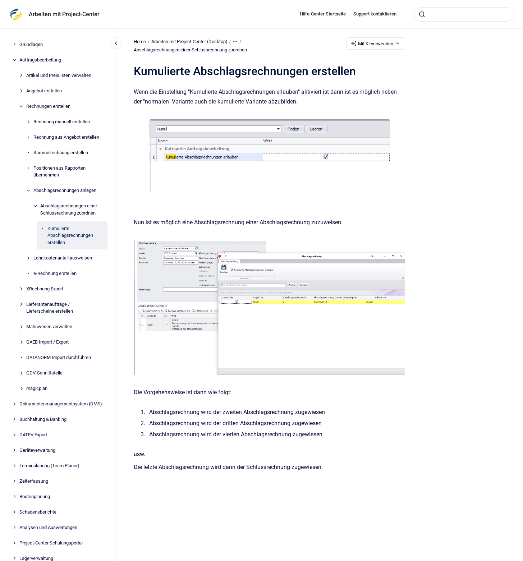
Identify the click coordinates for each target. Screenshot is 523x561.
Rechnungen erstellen (48, 106)
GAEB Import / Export (47, 342)
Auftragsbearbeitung (40, 60)
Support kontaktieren (374, 14)
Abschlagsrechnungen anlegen (64, 190)
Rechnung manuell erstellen (61, 121)
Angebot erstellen (44, 90)
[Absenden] (422, 14)
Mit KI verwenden (375, 43)
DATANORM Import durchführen (58, 357)
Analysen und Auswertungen (48, 527)
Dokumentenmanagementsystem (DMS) (60, 403)
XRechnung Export (44, 288)
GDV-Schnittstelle (44, 373)
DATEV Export (33, 434)
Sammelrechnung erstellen (60, 152)
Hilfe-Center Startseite (323, 14)
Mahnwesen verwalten (49, 326)
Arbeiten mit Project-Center (64, 14)
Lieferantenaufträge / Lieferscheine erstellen (49, 308)
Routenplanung (34, 496)
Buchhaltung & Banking (42, 419)
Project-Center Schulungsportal (51, 543)
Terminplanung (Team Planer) (49, 465)
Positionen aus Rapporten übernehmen (59, 171)
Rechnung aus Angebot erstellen (66, 137)
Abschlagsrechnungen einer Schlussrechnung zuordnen (68, 209)
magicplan (36, 388)
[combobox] (464, 14)
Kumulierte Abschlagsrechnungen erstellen (70, 235)
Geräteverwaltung (37, 450)
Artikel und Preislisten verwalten (58, 75)
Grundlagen (31, 44)
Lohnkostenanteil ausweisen (62, 258)
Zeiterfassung (33, 481)
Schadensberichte (37, 512)
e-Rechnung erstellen (55, 273)
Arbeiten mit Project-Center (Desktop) (189, 41)
